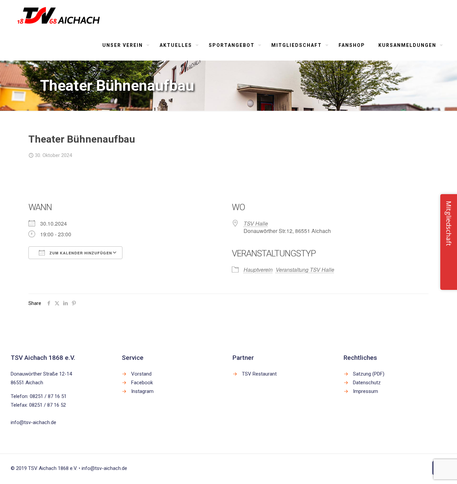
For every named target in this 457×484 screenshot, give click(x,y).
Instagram (142, 391)
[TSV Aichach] (58, 15)
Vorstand (141, 374)
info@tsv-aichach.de (33, 422)
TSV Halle (256, 223)
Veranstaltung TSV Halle (305, 269)
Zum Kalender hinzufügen (80, 252)
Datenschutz (367, 383)
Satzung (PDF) (368, 374)
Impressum (365, 391)
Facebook (142, 383)
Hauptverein (258, 269)
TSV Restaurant (259, 374)
